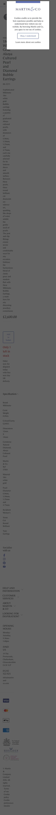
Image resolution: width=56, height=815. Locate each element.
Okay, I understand (28, 36)
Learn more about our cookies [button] (28, 42)
